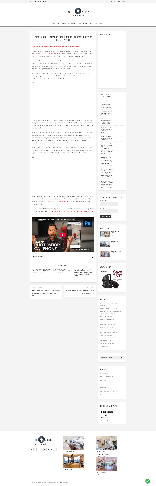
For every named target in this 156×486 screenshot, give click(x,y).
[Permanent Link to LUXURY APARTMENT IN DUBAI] (105, 237)
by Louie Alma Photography (62, 43)
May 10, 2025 (49, 43)
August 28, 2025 (78, 277)
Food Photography (106, 322)
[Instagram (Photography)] (31, 1)
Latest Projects (83, 23)
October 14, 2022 (58, 272)
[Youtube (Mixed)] (49, 1)
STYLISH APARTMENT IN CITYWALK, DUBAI (69, 452)
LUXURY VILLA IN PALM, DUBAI (116, 252)
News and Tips (63, 34)
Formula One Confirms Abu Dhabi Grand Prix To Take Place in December (107, 113)
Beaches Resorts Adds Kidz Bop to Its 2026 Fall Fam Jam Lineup (106, 138)
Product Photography (107, 330)
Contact (102, 23)
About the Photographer (108, 308)
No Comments (76, 43)
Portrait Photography (107, 327)
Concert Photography (107, 313)
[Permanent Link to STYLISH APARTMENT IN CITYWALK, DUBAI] (73, 449)
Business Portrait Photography (110, 311)
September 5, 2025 (37, 272)
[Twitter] (39, 1)
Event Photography (106, 316)
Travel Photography (107, 343)
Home (53, 23)
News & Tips (93, 23)
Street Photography (107, 340)
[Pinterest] (41, 1)
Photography (61, 23)
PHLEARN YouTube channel (47, 54)
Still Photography (106, 338)
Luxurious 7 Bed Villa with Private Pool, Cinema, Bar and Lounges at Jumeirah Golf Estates (103, 454)
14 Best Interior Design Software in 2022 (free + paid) (61, 270)
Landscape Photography (108, 324)
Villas (102, 394)
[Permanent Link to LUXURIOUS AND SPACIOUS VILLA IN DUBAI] (105, 247)
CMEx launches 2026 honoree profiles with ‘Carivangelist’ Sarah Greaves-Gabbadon (106, 121)
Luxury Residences (106, 384)
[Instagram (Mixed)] (46, 1)
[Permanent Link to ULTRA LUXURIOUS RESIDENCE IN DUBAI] (73, 467)
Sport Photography (106, 335)
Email (102, 208)
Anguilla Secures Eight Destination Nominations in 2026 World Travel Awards (107, 130)
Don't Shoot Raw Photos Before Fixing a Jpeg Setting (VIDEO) (41, 270)
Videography (71, 23)
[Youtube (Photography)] (34, 1)
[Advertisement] (112, 61)
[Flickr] (44, 1)
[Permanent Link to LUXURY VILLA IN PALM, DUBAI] (105, 257)
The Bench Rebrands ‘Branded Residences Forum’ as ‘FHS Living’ (106, 106)
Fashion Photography (107, 319)
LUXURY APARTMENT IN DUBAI (116, 232)
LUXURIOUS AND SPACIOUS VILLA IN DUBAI (116, 242)
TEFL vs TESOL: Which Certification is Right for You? (106, 96)
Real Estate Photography (108, 332)
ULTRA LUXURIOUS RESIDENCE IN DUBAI (68, 470)
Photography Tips (38, 256)
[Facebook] (36, 1)
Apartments (104, 373)
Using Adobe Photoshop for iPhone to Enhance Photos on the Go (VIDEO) (63, 38)
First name (103, 201)
